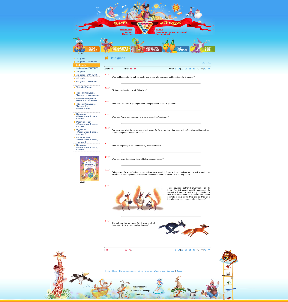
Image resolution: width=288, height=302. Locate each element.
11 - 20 (184, 69)
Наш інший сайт (163, 34)
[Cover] (89, 180)
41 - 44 (207, 69)
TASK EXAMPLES (182, 49)
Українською (126, 30)
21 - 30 (192, 69)
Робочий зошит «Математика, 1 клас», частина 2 (87, 139)
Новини (159, 30)
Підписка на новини (127, 271)
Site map (170, 271)
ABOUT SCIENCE (93, 49)
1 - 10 (177, 69)
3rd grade (80, 71)
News (114, 271)
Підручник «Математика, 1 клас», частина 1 (87, 116)
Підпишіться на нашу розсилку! (171, 32)
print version (206, 63)
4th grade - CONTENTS (87, 81)
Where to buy (159, 271)
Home (107, 271)
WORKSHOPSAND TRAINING (152, 49)
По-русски (127, 34)
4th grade (80, 78)
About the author (145, 271)
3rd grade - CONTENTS (87, 75)
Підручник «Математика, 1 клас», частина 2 (87, 132)
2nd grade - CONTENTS (87, 68)
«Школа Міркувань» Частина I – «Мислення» (87, 94)
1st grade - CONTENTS (86, 62)
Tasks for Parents (84, 87)
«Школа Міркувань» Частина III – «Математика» (86, 106)
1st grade (80, 58)
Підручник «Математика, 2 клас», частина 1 (87, 147)
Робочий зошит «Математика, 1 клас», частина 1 (87, 124)
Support (180, 271)
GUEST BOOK (208, 49)
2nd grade (81, 65)
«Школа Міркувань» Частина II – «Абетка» (86, 99)
